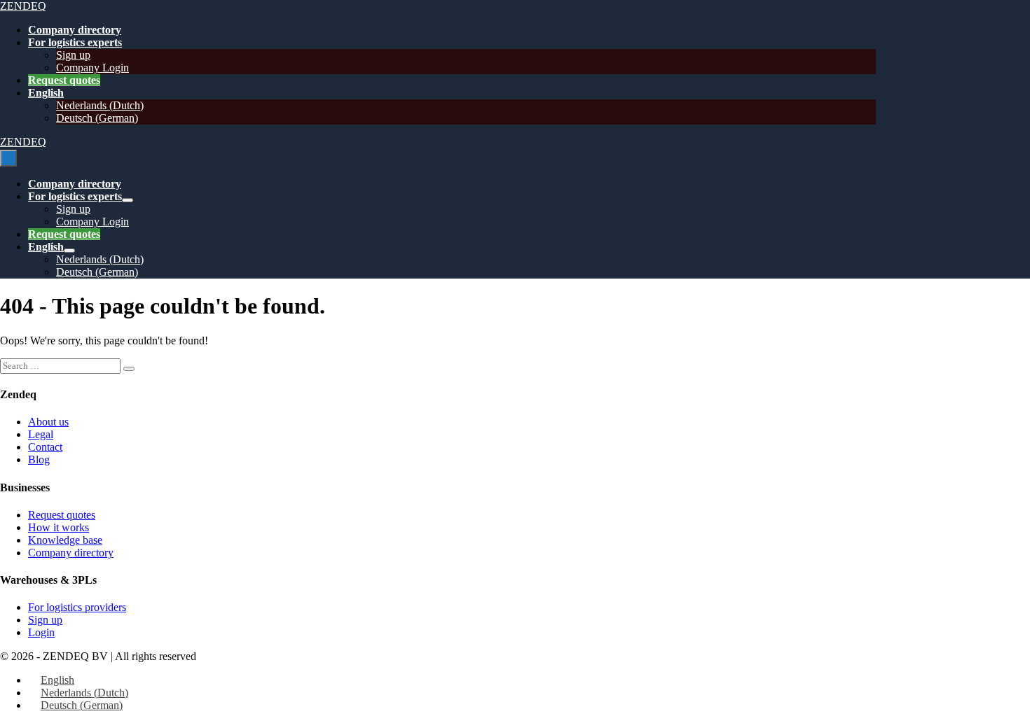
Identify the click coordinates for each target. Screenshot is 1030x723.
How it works (58, 527)
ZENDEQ (23, 6)
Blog (39, 459)
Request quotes (64, 80)
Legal (40, 434)
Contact (45, 447)
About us (48, 422)
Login (41, 632)
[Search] (129, 369)
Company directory (74, 30)
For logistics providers (77, 607)
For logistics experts (75, 42)
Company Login (92, 67)
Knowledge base (65, 540)
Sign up (73, 55)
